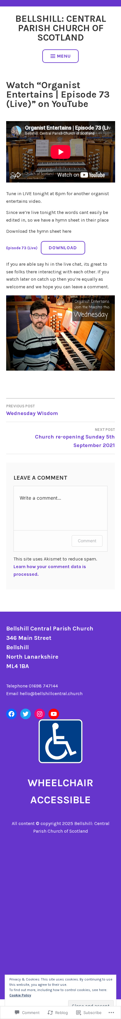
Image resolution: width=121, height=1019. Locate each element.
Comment (87, 540)
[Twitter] (25, 714)
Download (63, 247)
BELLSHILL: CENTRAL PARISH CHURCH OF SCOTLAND (60, 28)
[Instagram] (39, 714)
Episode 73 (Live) (21, 248)
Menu (64, 56)
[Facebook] (11, 714)
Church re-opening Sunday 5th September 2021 (75, 438)
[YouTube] (53, 714)
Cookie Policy (20, 995)
